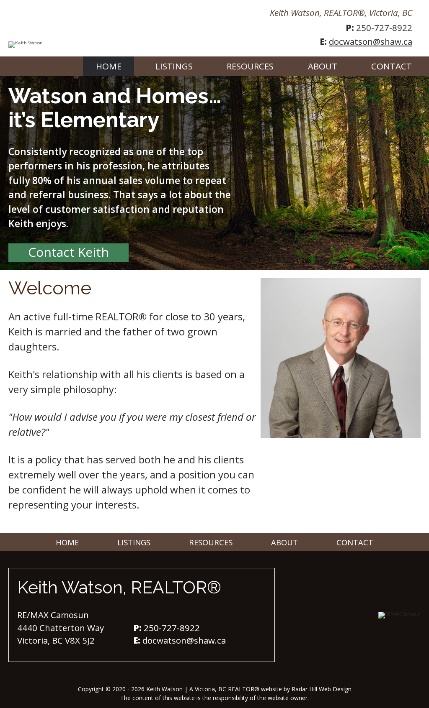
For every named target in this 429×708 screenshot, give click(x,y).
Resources (250, 66)
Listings (174, 66)
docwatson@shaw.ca (370, 41)
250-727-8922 (384, 27)
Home (108, 66)
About (322, 66)
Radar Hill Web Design (321, 689)
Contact (391, 66)
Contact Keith (68, 252)
